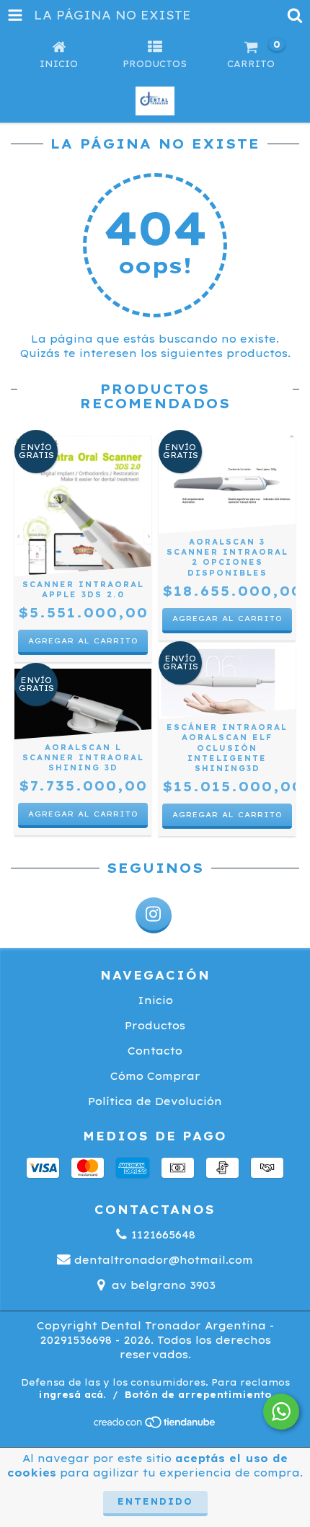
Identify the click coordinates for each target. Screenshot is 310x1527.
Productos (155, 1025)
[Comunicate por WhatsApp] (281, 1412)
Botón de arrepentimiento (198, 1394)
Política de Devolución (155, 1101)
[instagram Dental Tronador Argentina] (154, 915)
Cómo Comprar (155, 1076)
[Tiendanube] (155, 1426)
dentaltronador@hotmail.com (163, 1260)
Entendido (155, 1501)
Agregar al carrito (227, 618)
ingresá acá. (72, 1394)
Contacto (155, 1050)
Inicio (155, 1000)
